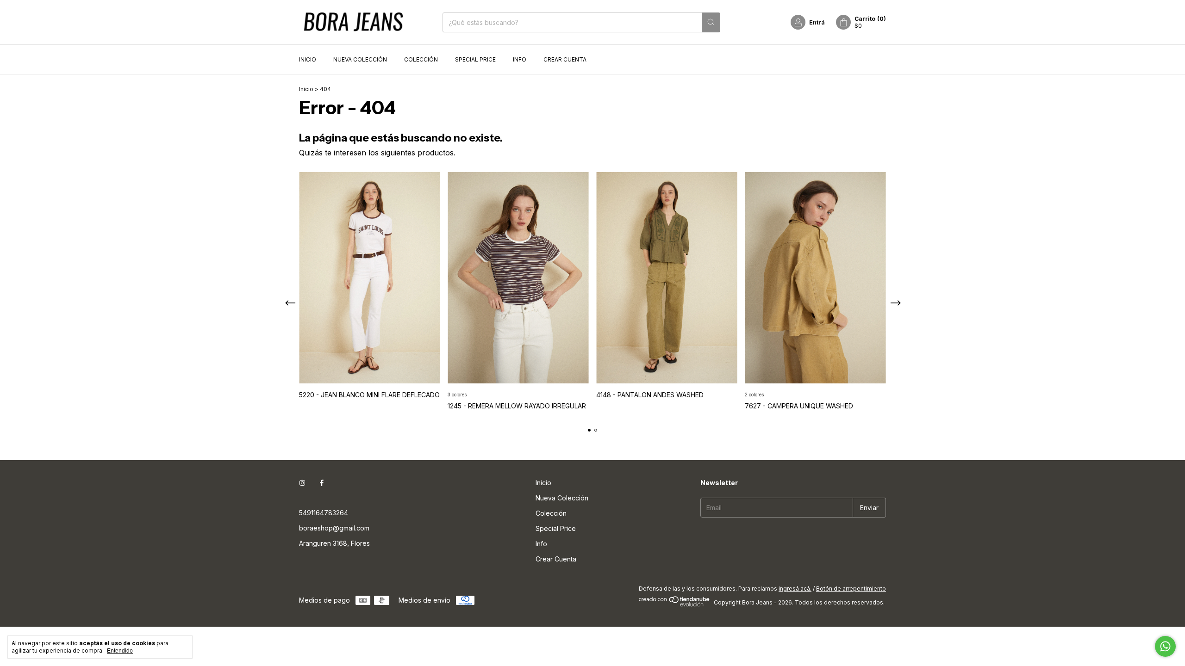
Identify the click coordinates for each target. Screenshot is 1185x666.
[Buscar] (711, 22)
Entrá (817, 22)
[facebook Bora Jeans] (321, 483)
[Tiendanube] (675, 604)
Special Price (475, 59)
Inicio (307, 59)
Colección (421, 59)
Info (519, 59)
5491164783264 (323, 513)
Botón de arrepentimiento (851, 588)
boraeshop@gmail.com (334, 528)
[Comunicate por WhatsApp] (1165, 646)
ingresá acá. (795, 588)
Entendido (120, 651)
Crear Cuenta (564, 59)
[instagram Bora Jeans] (302, 483)
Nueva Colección (360, 59)
